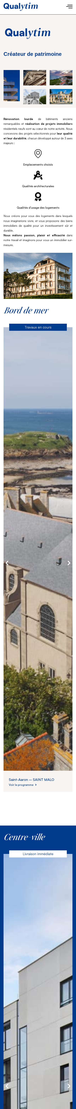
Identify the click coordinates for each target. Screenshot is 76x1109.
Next (69, 563)
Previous (7, 563)
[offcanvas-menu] (69, 6)
